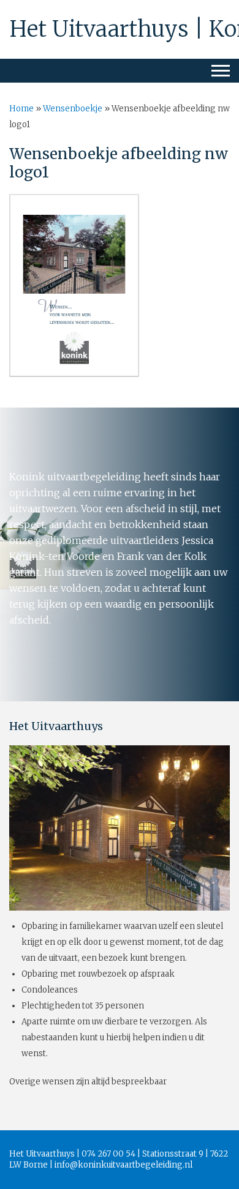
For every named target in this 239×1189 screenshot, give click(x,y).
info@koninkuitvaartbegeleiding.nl (123, 1165)
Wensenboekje (72, 108)
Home (21, 108)
